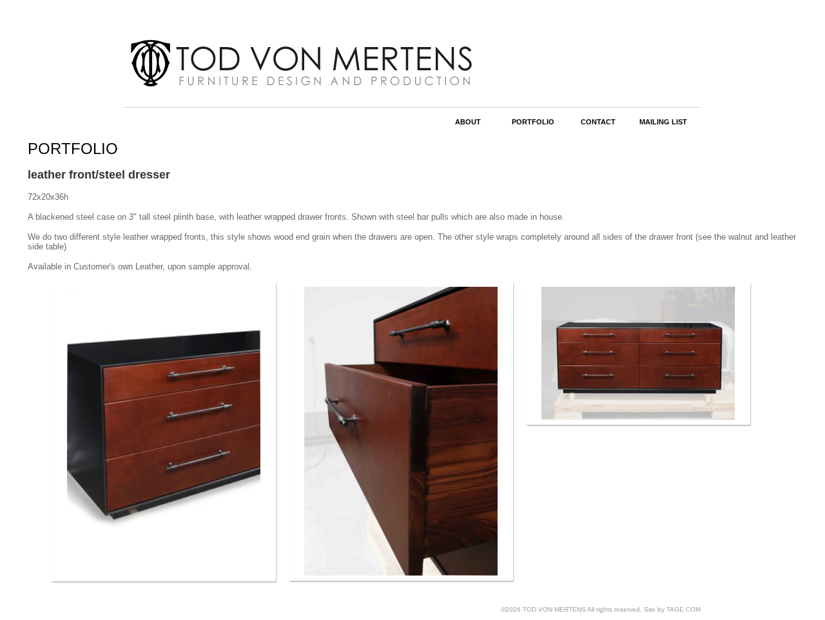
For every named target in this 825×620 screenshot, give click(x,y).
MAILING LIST (663, 122)
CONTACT (598, 122)
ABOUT (468, 122)
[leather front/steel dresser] (164, 431)
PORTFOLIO (533, 122)
